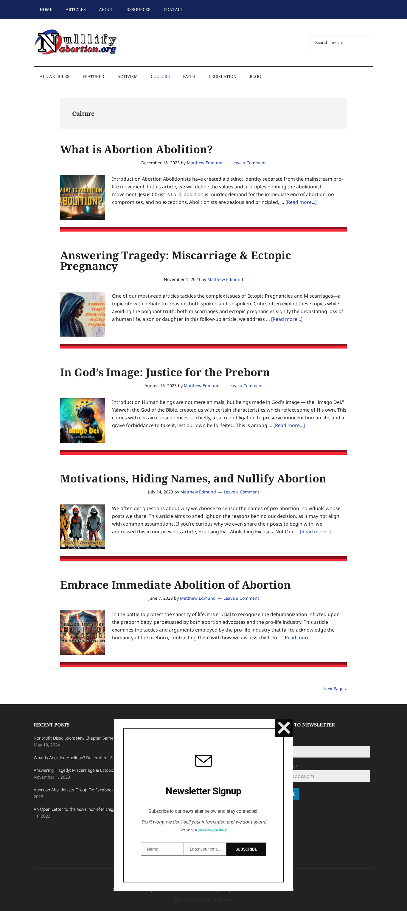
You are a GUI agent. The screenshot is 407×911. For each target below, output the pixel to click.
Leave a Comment (248, 162)
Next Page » (335, 688)
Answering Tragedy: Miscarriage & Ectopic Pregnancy (175, 260)
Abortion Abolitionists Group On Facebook (74, 790)
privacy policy (212, 829)
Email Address (283, 766)
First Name (280, 742)
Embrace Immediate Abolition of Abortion (175, 584)
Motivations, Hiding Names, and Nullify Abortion (193, 478)
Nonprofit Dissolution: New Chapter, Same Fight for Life (86, 738)
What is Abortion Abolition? (136, 149)
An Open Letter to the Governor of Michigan (76, 809)
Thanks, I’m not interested (203, 900)
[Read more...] (301, 202)
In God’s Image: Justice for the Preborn (165, 372)
